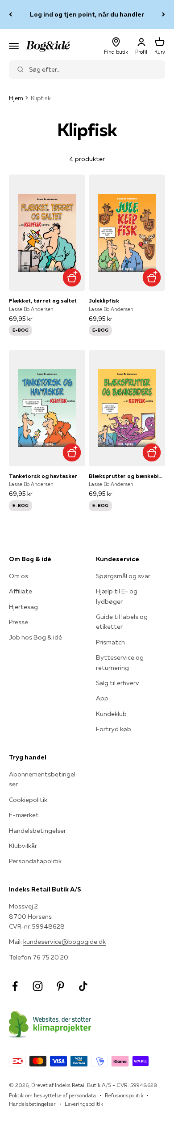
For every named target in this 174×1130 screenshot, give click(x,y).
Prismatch (110, 642)
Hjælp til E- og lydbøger (116, 596)
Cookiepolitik (28, 800)
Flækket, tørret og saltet (43, 300)
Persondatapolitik (35, 861)
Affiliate (20, 591)
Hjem (16, 98)
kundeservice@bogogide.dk (64, 942)
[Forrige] (10, 14)
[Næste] (163, 14)
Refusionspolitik (124, 1095)
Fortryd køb (113, 729)
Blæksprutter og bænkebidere (127, 476)
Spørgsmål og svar (123, 576)
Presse (18, 622)
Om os (18, 576)
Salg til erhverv (117, 683)
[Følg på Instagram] (38, 986)
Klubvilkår (23, 846)
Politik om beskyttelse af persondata (52, 1095)
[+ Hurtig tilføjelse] (72, 277)
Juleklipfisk (104, 300)
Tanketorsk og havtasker (43, 476)
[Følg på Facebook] (15, 986)
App (102, 698)
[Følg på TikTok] (83, 986)
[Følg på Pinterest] (60, 986)
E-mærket (24, 815)
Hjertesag (23, 607)
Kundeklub (111, 714)
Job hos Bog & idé (35, 637)
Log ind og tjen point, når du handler (87, 14)
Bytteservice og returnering (120, 662)
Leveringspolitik (84, 1103)
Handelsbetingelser (37, 831)
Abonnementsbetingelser (42, 779)
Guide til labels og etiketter (122, 622)
